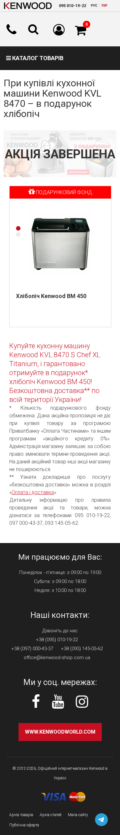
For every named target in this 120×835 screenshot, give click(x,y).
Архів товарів (21, 815)
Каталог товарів (37, 58)
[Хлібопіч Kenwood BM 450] (60, 243)
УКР (104, 5)
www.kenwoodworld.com (60, 732)
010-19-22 (72, 5)
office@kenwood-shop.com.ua (57, 657)
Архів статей (50, 815)
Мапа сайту (78, 815)
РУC (94, 5)
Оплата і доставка (33, 492)
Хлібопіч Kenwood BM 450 (51, 296)
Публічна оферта (24, 825)
